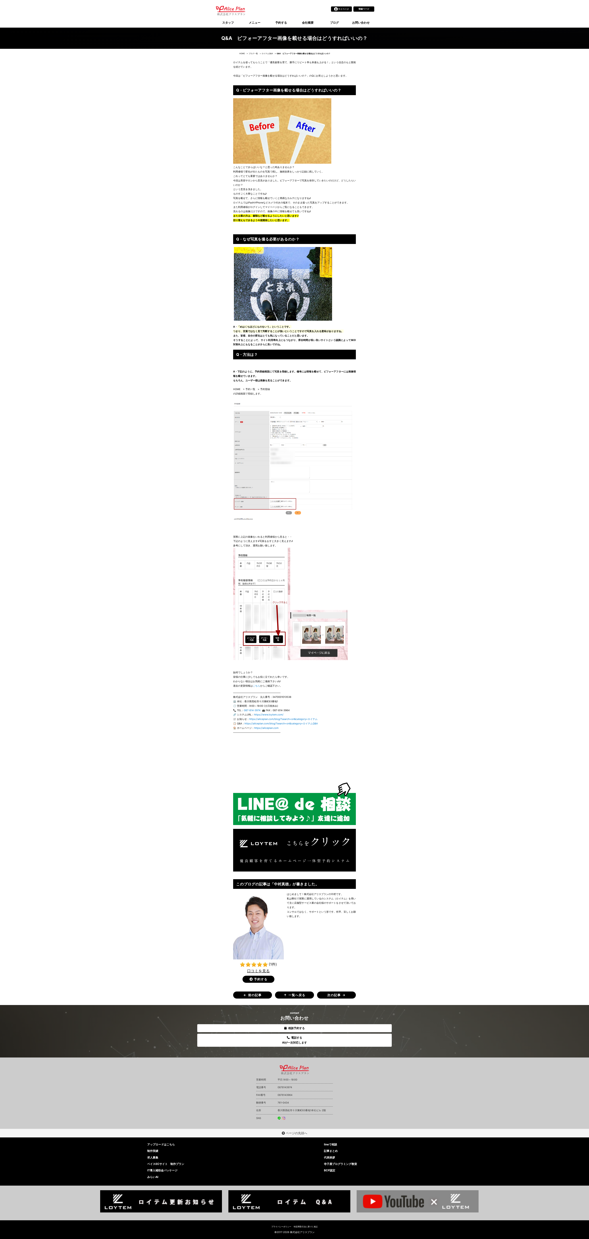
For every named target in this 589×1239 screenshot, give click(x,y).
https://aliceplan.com (266, 727)
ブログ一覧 (253, 53)
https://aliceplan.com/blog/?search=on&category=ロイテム (283, 719)
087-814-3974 (252, 710)
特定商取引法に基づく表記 (306, 1226)
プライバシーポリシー (281, 1226)
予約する (281, 22)
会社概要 (308, 22)
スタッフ (228, 22)
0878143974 (285, 1087)
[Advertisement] (294, 758)
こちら (256, 685)
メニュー (254, 22)
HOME (242, 53)
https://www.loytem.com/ (268, 714)
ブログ (334, 22)
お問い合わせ (361, 22)
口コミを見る (258, 971)
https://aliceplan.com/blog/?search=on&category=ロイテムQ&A (281, 723)
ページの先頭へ (296, 1133)
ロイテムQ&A (267, 53)
